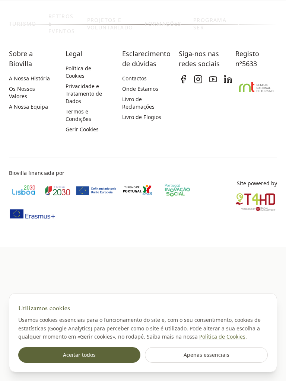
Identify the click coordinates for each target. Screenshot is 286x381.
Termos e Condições (78, 115)
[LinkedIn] (227, 79)
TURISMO (22, 23)
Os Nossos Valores (22, 92)
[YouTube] (213, 79)
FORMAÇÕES (163, 23)
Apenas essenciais (206, 354)
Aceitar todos (79, 354)
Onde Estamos (140, 88)
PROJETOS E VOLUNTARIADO (110, 23)
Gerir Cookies (82, 129)
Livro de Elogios (141, 117)
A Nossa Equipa (28, 106)
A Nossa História (29, 78)
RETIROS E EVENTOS (61, 24)
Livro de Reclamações (138, 103)
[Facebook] (183, 79)
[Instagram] (198, 79)
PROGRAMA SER (209, 23)
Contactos (134, 78)
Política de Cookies (222, 336)
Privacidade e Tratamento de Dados (84, 94)
